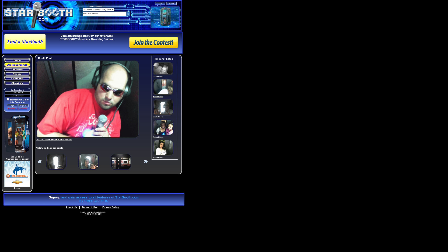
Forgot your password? (17, 109)
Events (17, 188)
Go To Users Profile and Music (54, 139)
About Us (71, 207)
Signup (54, 197)
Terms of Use (89, 207)
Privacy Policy (110, 207)
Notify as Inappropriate (49, 147)
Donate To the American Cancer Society (17, 158)
